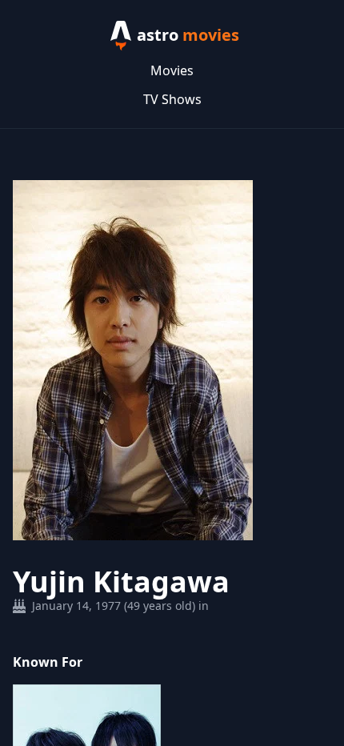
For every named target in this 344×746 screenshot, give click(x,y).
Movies (172, 70)
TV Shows (172, 99)
